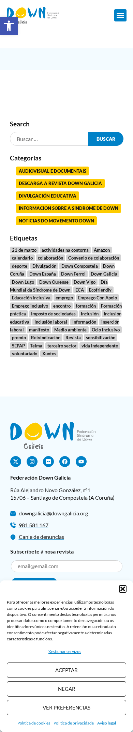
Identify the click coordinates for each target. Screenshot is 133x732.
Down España (42, 274)
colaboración (50, 258)
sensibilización (100, 337)
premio (19, 337)
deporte (19, 266)
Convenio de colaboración (93, 258)
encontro (62, 306)
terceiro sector (61, 345)
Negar (66, 689)
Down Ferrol (73, 274)
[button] (9, 26)
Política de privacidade (74, 723)
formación (86, 306)
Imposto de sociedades (53, 313)
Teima (36, 345)
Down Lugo (23, 282)
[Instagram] (32, 461)
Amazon (102, 250)
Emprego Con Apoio (97, 297)
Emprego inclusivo (30, 306)
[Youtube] (81, 461)
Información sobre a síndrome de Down (68, 208)
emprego (64, 297)
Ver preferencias (66, 707)
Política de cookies (33, 723)
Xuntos (49, 353)
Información (84, 322)
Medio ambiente (70, 329)
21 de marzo (24, 250)
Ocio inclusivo (106, 329)
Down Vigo (84, 282)
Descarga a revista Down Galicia (60, 183)
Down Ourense (54, 282)
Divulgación (44, 266)
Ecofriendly (100, 290)
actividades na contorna (65, 250)
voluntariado (24, 353)
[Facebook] (64, 461)
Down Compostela (79, 266)
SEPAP (18, 345)
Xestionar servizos (64, 651)
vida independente (100, 345)
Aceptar (66, 670)
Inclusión (90, 313)
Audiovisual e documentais (52, 171)
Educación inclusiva (31, 297)
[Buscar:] (49, 139)
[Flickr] (48, 461)
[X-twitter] (15, 461)
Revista (73, 337)
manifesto (39, 329)
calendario (22, 258)
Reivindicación (45, 337)
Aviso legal (106, 723)
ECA (79, 290)
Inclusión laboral (50, 322)
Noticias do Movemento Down (56, 220)
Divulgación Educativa (47, 196)
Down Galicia (104, 274)
